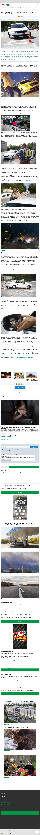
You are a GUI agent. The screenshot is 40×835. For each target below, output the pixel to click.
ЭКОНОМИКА (6, 724)
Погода (2, 798)
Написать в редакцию (20, 813)
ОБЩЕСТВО (8, 433)
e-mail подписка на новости (8, 800)
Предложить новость (20, 387)
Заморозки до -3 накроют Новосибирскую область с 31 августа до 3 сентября (20, 753)
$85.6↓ (10, 1)
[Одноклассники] (19, 16)
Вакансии (3, 796)
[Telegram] (21, 16)
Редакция (3, 793)
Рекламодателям (5, 794)
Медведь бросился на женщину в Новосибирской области (16, 727)
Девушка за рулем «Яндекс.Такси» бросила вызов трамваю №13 (14, 252)
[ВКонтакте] (16, 16)
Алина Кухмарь (10, 19)
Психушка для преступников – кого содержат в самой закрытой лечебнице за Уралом (17, 454)
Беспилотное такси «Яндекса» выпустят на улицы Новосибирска (14, 100)
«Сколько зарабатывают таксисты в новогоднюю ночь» (20, 357)
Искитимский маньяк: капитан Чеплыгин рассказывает (11, 452)
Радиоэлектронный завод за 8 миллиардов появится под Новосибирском (19, 701)
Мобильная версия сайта (6, 804)
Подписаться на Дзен (6, 459)
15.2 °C (7, 1)
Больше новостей (20, 492)
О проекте (3, 791)
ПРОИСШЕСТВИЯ (7, 750)
